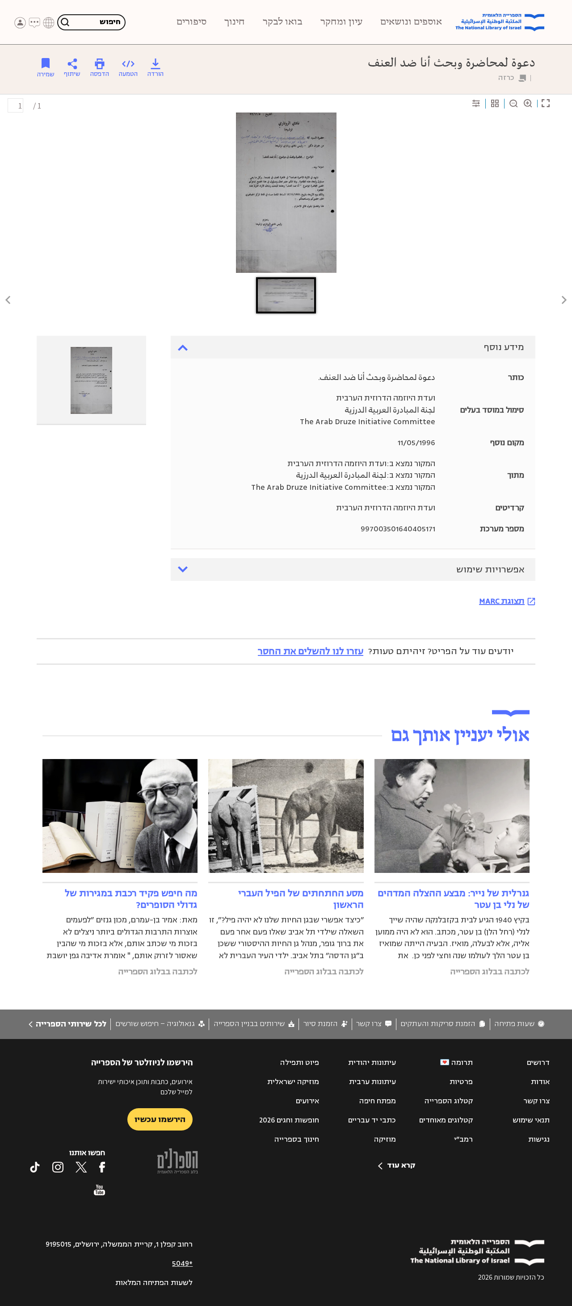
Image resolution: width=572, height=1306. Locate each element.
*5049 (182, 1263)
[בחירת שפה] (49, 23)
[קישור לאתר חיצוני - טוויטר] (81, 1167)
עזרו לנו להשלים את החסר (310, 651)
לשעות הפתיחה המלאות (154, 1282)
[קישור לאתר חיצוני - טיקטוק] (34, 1167)
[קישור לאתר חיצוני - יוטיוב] (99, 1190)
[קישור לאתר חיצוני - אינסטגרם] (57, 1167)
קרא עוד (401, 1165)
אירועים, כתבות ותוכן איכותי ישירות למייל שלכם (145, 1086)
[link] (519, 1024)
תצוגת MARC (502, 601)
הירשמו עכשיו (160, 1119)
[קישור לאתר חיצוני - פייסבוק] (102, 1167)
